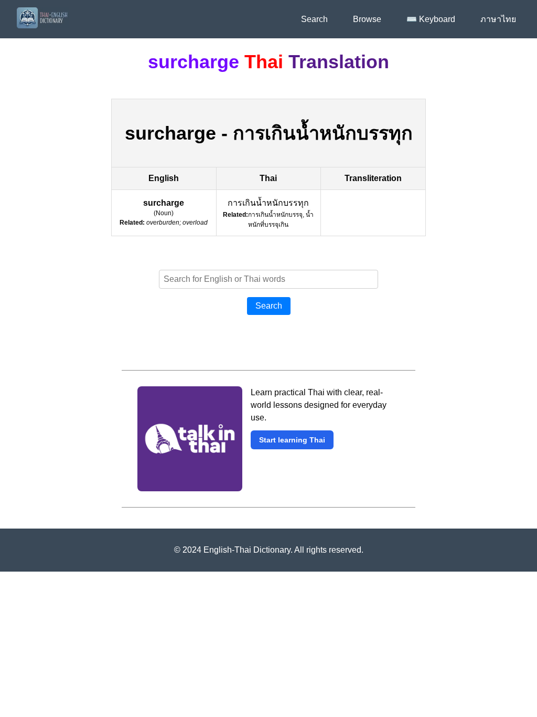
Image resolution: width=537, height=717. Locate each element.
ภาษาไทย (498, 19)
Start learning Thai (292, 440)
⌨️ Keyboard (430, 19)
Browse (367, 19)
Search (314, 19)
